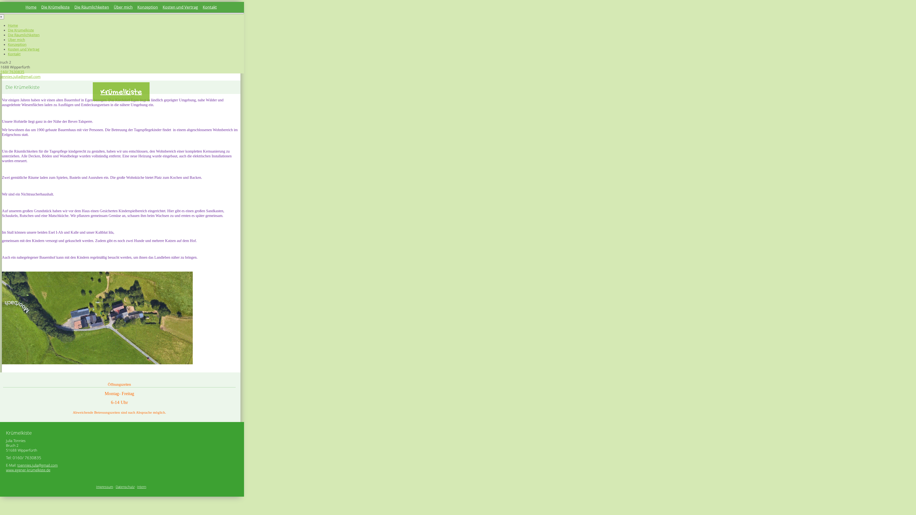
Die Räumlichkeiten (91, 7)
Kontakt (210, 7)
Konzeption (147, 7)
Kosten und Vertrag (180, 7)
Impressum (104, 487)
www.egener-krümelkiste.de (28, 470)
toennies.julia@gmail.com (37, 465)
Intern (141, 487)
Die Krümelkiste (55, 7)
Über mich (123, 7)
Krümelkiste (121, 92)
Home (31, 7)
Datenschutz (125, 487)
